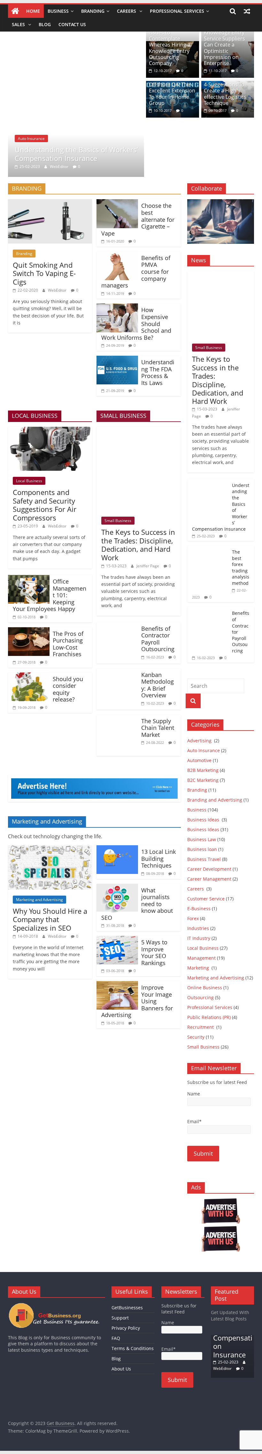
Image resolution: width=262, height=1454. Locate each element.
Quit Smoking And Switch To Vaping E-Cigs (44, 273)
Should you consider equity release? (68, 689)
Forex (193, 918)
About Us (121, 1369)
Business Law (201, 839)
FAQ (116, 1338)
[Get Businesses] (56, 1306)
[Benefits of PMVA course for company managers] (117, 255)
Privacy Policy (126, 1328)
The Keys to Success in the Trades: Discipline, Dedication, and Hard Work (138, 544)
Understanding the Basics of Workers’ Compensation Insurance (76, 154)
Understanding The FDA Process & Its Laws (157, 372)
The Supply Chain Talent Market (157, 727)
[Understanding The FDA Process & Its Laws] (117, 359)
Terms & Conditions (133, 1348)
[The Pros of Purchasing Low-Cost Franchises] (29, 631)
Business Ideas (203, 820)
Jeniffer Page (147, 566)
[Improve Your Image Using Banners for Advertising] (117, 984)
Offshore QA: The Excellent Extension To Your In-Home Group (172, 93)
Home (33, 11)
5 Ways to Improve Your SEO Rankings (154, 952)
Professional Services (177, 11)
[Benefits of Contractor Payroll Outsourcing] (117, 625)
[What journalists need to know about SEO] (117, 887)
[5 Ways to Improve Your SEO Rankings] (117, 939)
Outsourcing (200, 997)
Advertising (200, 741)
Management (201, 958)
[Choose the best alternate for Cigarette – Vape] (117, 203)
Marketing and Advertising (39, 899)
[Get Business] (15, 11)
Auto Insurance (31, 138)
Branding (92, 11)
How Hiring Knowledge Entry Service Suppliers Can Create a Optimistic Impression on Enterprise (224, 45)
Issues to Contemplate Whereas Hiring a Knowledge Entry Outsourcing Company (169, 48)
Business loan (202, 849)
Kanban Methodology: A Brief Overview (157, 685)
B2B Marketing (203, 770)
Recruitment (201, 1027)
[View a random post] (247, 11)
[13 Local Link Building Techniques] (117, 849)
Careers (127, 11)
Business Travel (204, 859)
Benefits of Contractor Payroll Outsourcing (157, 639)
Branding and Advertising (214, 800)
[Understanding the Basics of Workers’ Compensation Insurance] (76, 44)
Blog (45, 24)
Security (195, 1037)
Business (58, 11)
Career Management (209, 879)
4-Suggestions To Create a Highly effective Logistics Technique (225, 93)
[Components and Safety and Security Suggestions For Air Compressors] (50, 430)
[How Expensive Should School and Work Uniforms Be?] (117, 307)
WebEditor (59, 166)
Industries (198, 928)
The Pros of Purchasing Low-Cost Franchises (69, 644)
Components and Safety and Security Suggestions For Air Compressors (44, 504)
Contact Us (72, 24)
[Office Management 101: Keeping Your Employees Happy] (29, 578)
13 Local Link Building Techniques (158, 858)
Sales (19, 24)
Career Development (209, 869)
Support (120, 1318)
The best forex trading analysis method (240, 567)
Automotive (199, 760)
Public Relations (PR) (209, 1017)
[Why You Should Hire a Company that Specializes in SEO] (50, 849)
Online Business (204, 988)
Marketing (198, 968)
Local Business (29, 480)
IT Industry (198, 938)
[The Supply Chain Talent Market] (117, 718)
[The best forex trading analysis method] (208, 549)
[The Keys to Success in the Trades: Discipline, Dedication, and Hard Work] (138, 430)
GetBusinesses (127, 1308)
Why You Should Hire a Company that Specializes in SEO (50, 919)
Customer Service (206, 899)
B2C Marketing (203, 780)
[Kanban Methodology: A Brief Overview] (117, 672)
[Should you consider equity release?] (29, 676)
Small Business (117, 520)
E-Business (199, 908)
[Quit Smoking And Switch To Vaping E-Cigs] (50, 203)
